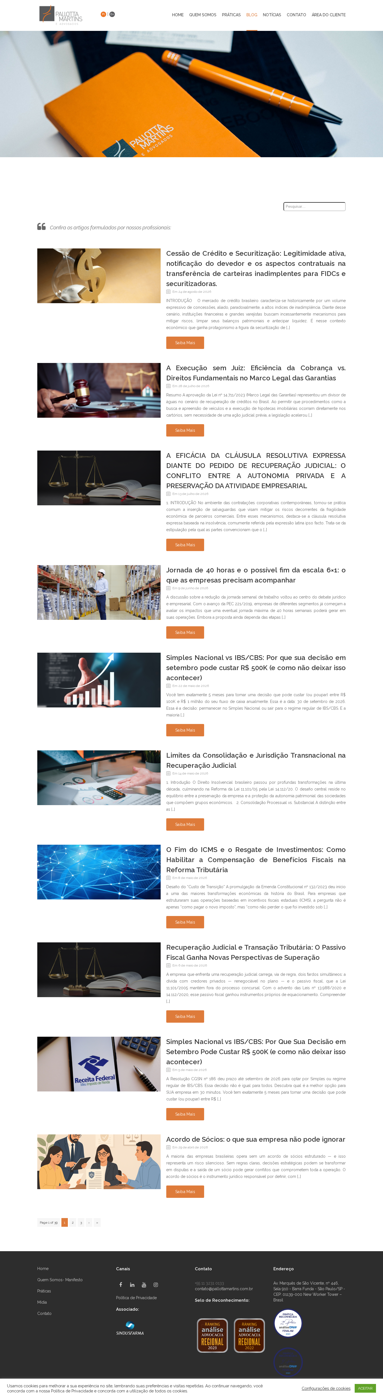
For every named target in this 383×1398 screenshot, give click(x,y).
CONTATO (296, 15)
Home (178, 15)
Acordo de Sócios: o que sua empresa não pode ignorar (255, 1139)
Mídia (42, 1302)
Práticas (44, 1291)
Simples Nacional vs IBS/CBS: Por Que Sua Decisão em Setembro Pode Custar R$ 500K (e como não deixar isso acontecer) (256, 1052)
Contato (44, 1313)
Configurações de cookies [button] (326, 1388)
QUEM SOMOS (202, 15)
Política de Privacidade (136, 1298)
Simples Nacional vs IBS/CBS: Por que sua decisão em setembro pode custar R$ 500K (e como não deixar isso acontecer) (256, 668)
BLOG (251, 15)
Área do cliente (329, 15)
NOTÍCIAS (272, 15)
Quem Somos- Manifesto (60, 1280)
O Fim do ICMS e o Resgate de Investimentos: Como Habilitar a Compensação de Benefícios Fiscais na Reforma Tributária (256, 860)
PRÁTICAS (231, 15)
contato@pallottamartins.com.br (224, 1289)
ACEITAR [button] (365, 1388)
